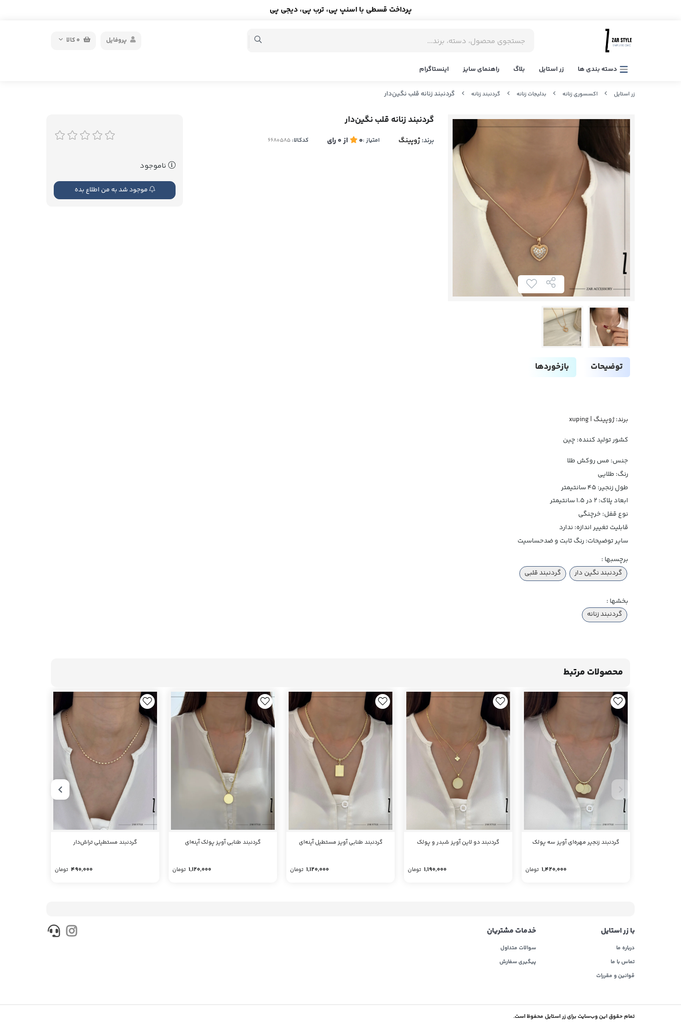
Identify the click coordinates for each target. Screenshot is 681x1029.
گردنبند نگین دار (598, 573)
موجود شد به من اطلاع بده (112, 190)
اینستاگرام (434, 69)
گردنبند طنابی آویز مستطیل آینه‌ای (341, 842)
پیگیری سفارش (517, 962)
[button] (621, 789)
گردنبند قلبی (542, 573)
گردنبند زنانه (485, 94)
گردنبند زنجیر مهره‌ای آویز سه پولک (575, 842)
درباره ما (625, 948)
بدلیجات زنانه (531, 94)
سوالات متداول (518, 948)
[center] (258, 41)
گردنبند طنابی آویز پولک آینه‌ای (223, 842)
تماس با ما (623, 962)
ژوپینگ (409, 140)
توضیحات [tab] (607, 366)
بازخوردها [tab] (552, 366)
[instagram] (71, 933)
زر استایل (551, 69)
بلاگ (519, 69)
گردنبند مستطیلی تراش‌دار (105, 842)
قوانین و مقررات (615, 976)
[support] (54, 933)
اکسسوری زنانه (580, 94)
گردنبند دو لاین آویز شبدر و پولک (458, 842)
